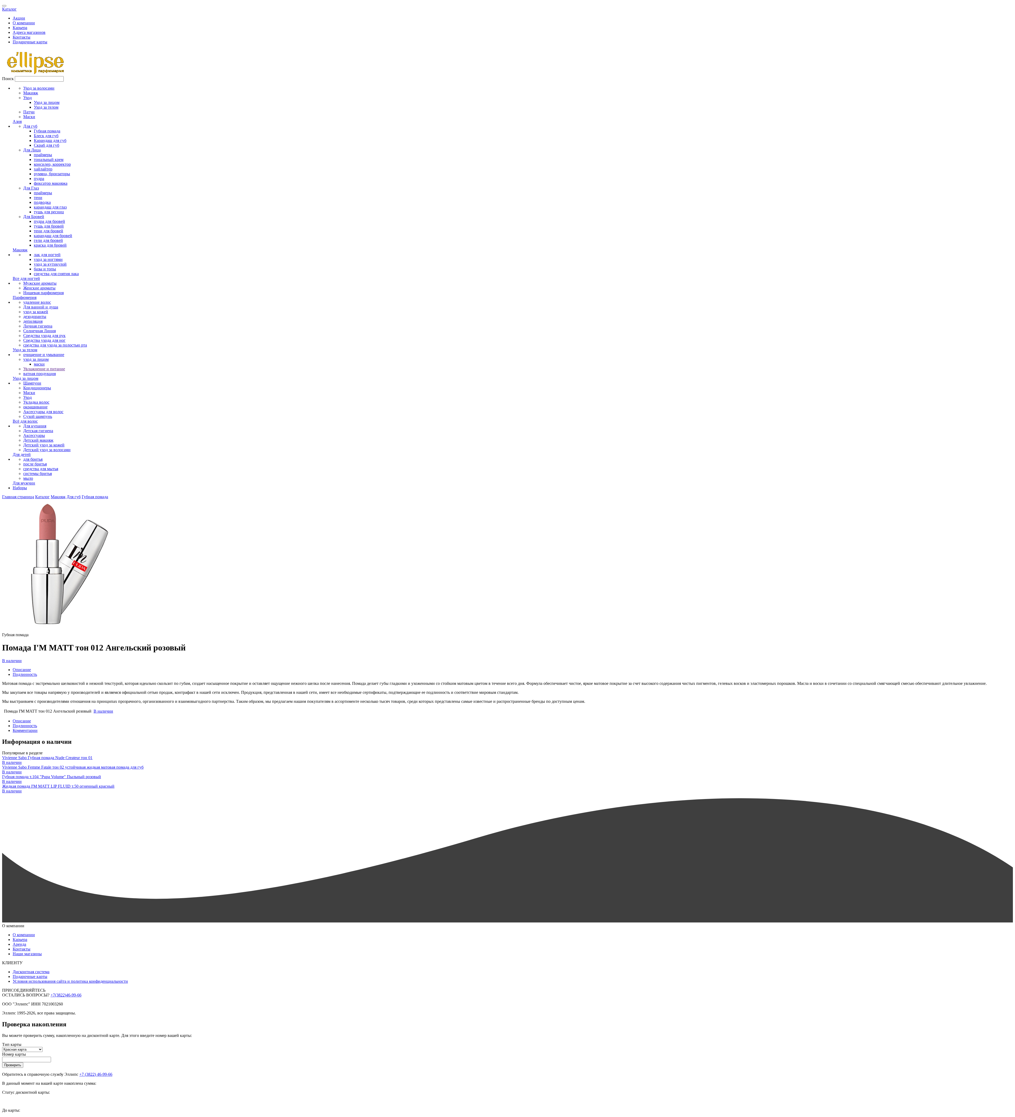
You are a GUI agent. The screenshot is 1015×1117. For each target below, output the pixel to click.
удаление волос (37, 302)
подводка (42, 202)
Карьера (20, 27)
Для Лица (32, 150)
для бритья (33, 459)
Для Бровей (33, 216)
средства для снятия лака (56, 273)
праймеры (43, 155)
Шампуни (32, 383)
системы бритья (37, 473)
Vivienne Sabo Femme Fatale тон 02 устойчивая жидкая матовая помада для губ (73, 767)
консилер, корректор (52, 164)
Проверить (12, 1065)
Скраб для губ (46, 145)
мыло (28, 478)
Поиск (8, 78)
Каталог (9, 9)
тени (38, 197)
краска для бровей (50, 245)
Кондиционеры (37, 388)
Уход (27, 97)
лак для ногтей (47, 254)
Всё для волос (25, 421)
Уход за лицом (46, 102)
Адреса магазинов (29, 32)
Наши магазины (27, 954)
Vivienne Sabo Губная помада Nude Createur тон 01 (47, 757)
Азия (17, 121)
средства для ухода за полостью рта (55, 345)
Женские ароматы (39, 288)
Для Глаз (31, 188)
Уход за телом (46, 107)
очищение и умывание (43, 354)
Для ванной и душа (40, 307)
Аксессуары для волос (43, 411)
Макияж (30, 93)
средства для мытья (40, 469)
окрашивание (35, 407)
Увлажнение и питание (44, 369)
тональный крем (48, 159)
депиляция (33, 321)
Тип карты (11, 1044)
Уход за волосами (38, 88)
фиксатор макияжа (50, 183)
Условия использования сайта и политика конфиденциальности (70, 981)
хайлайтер (43, 169)
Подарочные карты (30, 42)
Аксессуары (34, 435)
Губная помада (47, 131)
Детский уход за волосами (47, 449)
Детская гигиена (38, 430)
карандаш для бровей (53, 235)
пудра (39, 178)
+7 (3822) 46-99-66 (95, 1074)
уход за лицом (36, 359)
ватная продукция (39, 373)
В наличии (12, 660)
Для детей (22, 454)
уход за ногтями (48, 259)
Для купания (34, 426)
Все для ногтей (26, 278)
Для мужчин (24, 483)
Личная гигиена (37, 326)
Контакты (21, 37)
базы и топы (45, 269)
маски (39, 364)
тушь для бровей (49, 226)
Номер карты (14, 1054)
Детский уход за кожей (43, 445)
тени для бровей (48, 231)
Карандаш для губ (50, 140)
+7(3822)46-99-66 (65, 995)
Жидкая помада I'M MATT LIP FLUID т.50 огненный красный (58, 786)
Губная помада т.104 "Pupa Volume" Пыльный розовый (51, 776)
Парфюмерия (24, 297)
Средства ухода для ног (44, 340)
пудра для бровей (49, 221)
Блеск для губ (46, 135)
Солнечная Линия (39, 331)
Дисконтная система (31, 972)
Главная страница (18, 497)
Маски (29, 116)
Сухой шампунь (37, 416)
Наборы (20, 488)
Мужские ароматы (40, 283)
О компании (24, 23)
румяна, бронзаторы (52, 174)
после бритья (35, 464)
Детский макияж (38, 440)
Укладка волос (36, 402)
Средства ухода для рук (44, 335)
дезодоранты (34, 316)
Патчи (29, 112)
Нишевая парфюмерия (43, 292)
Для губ (30, 126)
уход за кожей (35, 312)
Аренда (19, 944)
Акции (19, 18)
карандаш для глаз (50, 207)
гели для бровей (48, 240)
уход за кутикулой (50, 264)
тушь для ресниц (49, 212)
